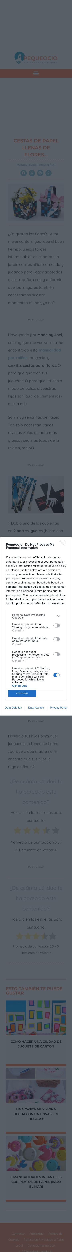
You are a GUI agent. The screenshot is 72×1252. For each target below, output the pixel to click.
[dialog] (36, 626)
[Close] (64, 545)
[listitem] (36, 616)
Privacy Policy (58, 707)
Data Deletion (13, 707)
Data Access (36, 707)
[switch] (56, 625)
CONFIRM (22, 693)
